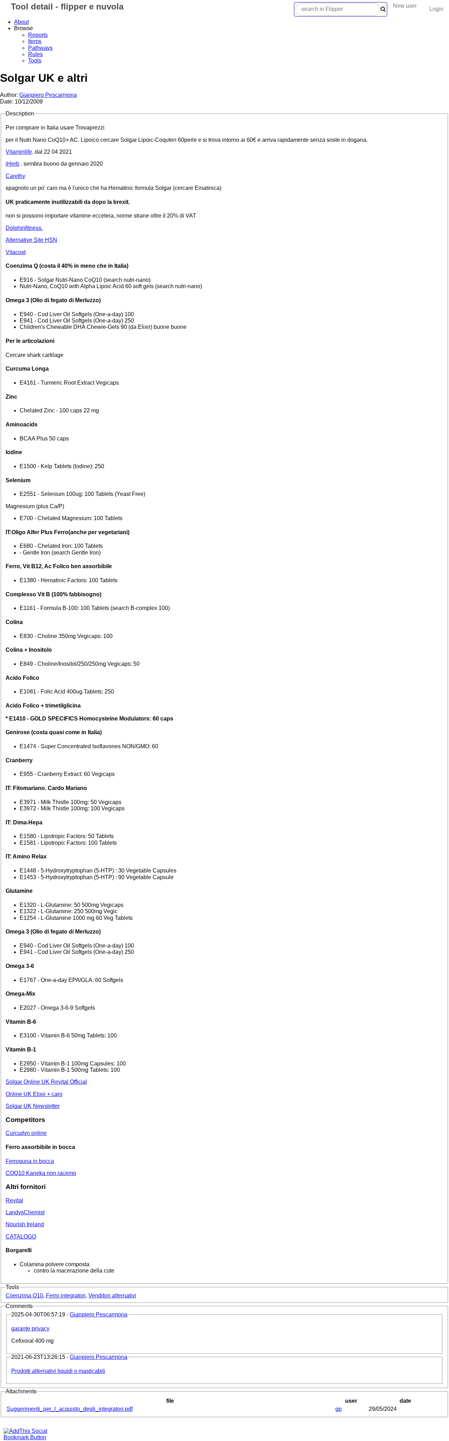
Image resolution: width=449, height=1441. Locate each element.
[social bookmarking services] (30, 1437)
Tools (34, 61)
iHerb (12, 164)
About (21, 22)
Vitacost (16, 252)
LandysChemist (25, 1212)
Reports (38, 35)
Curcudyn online (26, 1133)
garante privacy (30, 1329)
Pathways (40, 48)
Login (436, 9)
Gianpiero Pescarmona (48, 95)
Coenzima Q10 (24, 1296)
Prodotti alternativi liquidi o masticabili (58, 1371)
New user (405, 6)
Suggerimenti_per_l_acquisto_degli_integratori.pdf (70, 1409)
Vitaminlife (19, 152)
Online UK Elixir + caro (34, 1094)
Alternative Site (31, 240)
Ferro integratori (66, 1296)
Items (34, 41)
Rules (35, 54)
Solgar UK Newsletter (33, 1106)
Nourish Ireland (25, 1224)
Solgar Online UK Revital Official (46, 1082)
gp (338, 1409)
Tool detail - (65, 6)
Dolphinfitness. (24, 228)
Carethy (15, 176)
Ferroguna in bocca (30, 1161)
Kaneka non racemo (41, 1173)
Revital (14, 1200)
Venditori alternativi (112, 1296)
